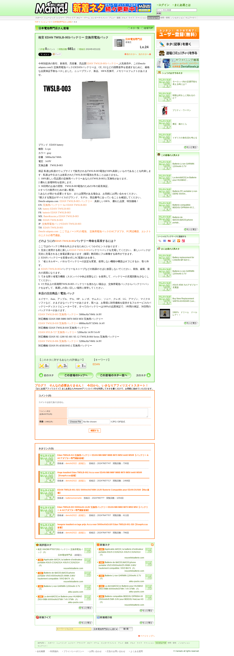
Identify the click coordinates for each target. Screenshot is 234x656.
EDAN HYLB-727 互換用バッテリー (57, 332)
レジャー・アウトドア (66, 18)
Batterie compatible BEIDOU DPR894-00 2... (184, 206)
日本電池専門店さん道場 (62, 22)
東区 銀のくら (180, 124)
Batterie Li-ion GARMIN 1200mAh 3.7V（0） (59, 587)
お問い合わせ (95, 651)
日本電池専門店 (133, 39)
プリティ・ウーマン (182, 110)
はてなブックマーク (164, 240)
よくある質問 (136, 651)
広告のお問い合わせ (116, 651)
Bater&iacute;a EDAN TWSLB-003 (61, 216)
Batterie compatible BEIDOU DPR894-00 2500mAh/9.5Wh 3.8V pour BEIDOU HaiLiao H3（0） (121, 599)
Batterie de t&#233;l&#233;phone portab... (183, 220)
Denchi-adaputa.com (48, 231)
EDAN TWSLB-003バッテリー (102, 63)
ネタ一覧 (135, 28)
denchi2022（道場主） (76, 463)
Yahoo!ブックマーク (160, 240)
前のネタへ (132, 54)
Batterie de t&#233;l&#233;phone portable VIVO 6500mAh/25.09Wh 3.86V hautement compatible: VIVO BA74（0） (56, 576)
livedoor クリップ (174, 240)
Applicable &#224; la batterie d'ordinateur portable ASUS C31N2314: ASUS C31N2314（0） (60, 562)
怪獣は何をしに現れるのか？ (184, 96)
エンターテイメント (99, 18)
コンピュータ (153, 18)
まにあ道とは (182, 4)
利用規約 (54, 651)
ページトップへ (147, 636)
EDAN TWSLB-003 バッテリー (76, 201)
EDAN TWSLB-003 (53, 220)
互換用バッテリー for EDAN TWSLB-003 (65, 205)
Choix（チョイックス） (178, 240)
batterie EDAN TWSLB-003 (57, 212)
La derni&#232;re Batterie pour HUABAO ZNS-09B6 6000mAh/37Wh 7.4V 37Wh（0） (60, 598)
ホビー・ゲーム (83, 18)
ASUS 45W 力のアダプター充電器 (185, 286)
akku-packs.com (75, 592)
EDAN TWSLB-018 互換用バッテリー (58, 323)
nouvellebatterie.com (73, 568)
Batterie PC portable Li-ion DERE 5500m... (185, 192)
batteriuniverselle (74, 498)
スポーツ (39, 18)
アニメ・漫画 (114, 18)
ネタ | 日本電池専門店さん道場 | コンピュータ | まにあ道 (52, 7)
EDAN (96, 364)
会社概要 (41, 651)
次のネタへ (144, 54)
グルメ (124, 18)
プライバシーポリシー (74, 651)
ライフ (131, 18)
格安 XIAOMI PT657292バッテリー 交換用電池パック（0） (60, 550)
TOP (36, 22)
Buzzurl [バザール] (169, 240)
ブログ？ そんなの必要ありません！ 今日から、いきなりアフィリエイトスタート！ (91, 385)
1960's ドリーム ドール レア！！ (185, 313)
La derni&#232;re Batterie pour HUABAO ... (184, 178)
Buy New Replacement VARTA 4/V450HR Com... (184, 300)
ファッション (141, 18)
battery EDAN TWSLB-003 (56, 209)
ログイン (163, 4)
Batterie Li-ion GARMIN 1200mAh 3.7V (183, 165)
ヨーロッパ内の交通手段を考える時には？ (185, 83)
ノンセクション (177, 18)
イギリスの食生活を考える (185, 138)
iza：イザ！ (183, 240)
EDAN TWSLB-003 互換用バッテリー (58, 314)
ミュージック (49, 18)
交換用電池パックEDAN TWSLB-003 (61, 224)
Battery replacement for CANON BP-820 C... (183, 258)
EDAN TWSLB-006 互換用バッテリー (58, 341)
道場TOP (148, 28)
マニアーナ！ (191, 18)
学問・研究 (165, 18)
